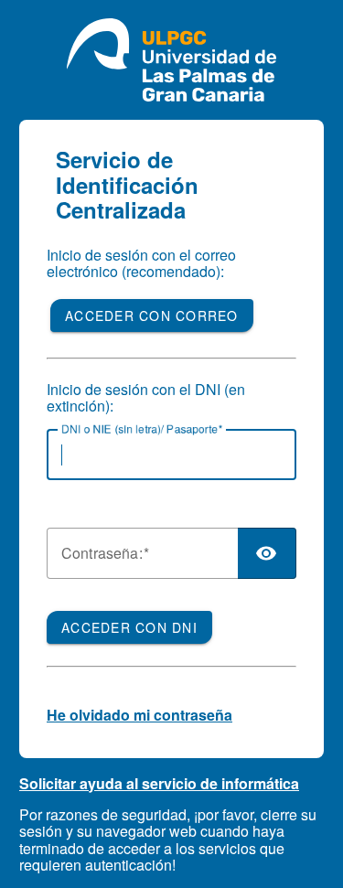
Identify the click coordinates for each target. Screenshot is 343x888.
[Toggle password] (267, 553)
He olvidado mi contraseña (139, 714)
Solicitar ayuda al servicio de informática (159, 783)
